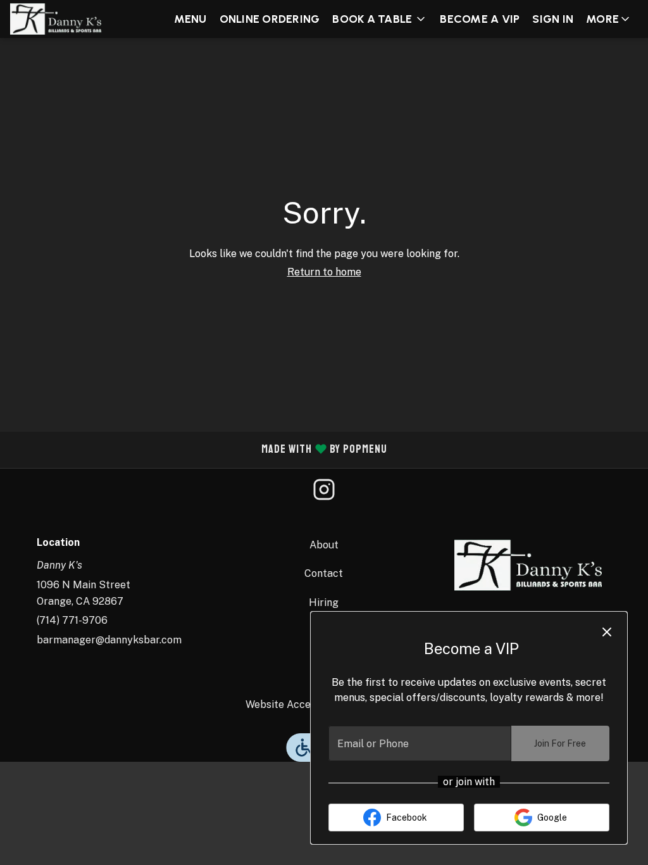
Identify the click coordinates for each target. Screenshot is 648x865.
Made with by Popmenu (198, 449)
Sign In (552, 19)
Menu (190, 19)
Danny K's (528, 565)
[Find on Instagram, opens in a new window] (324, 493)
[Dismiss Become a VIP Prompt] (607, 632)
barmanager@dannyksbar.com (109, 640)
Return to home (324, 272)
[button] (379, 19)
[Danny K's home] (67, 19)
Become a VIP (480, 19)
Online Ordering (270, 19)
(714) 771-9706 (72, 620)
